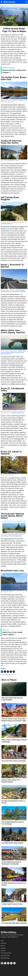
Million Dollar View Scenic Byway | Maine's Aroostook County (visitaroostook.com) (13, 352)
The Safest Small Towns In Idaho (12, 843)
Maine (19, 45)
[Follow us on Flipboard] (2, 963)
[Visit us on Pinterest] (11, 963)
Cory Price (3, 674)
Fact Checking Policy (6, 953)
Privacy (2, 945)
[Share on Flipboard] (2, 671)
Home (2, 940)
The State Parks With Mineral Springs (14, 923)
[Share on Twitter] (8, 671)
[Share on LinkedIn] (14, 671)
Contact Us (3, 943)
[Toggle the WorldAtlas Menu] (1, 2)
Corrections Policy (5, 955)
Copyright (3, 948)
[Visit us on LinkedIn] (14, 963)
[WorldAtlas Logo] (10, 2)
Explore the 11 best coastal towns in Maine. (12, 633)
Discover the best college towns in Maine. (14, 71)
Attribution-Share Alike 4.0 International (15, 291)
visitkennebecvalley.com (7, 223)
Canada (9, 229)
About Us (3, 950)
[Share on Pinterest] (11, 671)
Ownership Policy (5, 958)
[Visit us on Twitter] (8, 963)
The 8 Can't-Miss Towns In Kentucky (14, 761)
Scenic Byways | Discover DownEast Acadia (11, 535)
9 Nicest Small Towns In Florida (12, 904)
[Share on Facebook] (5, 671)
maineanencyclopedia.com (17, 412)
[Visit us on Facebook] (5, 963)
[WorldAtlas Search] (26, 2)
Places (13, 674)
